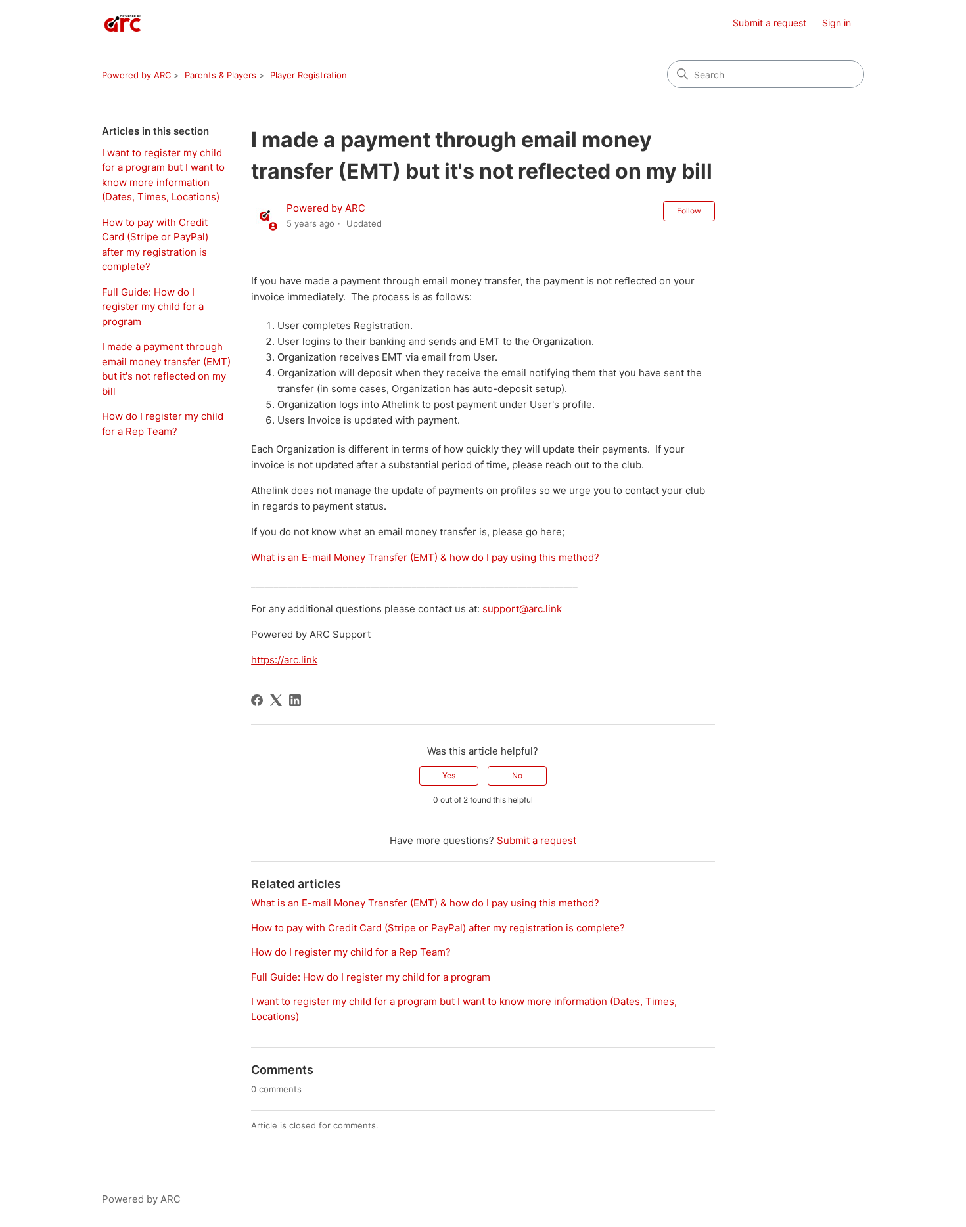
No (517, 775)
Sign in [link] (836, 22)
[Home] (122, 23)
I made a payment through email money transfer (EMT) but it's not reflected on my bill (166, 368)
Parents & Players (220, 75)
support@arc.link (522, 608)
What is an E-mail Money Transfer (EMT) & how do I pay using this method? (425, 557)
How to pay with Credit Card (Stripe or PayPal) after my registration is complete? (155, 244)
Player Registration (308, 75)
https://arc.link (284, 660)
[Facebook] (257, 700)
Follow (689, 210)
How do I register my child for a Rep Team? (162, 423)
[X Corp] (276, 700)
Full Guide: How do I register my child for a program (153, 307)
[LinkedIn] (295, 700)
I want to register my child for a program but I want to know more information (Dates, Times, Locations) (163, 175)
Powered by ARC (136, 75)
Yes (448, 775)
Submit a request (769, 22)
